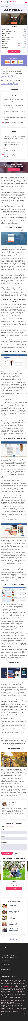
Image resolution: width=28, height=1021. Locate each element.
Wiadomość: (4, 842)
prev (11, 894)
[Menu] (26, 2)
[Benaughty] (14, 62)
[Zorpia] (4, 912)
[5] (12, 826)
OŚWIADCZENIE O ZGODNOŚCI (8, 955)
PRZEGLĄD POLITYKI (6, 960)
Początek (14, 169)
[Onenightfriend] (20, 62)
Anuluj (16, 853)
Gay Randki (4, 971)
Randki (16, 83)
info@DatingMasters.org (9, 986)
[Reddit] (10, 940)
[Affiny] (4, 917)
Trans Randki (4, 974)
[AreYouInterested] (4, 929)
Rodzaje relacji (17, 80)
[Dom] (9, 2)
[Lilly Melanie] (4, 804)
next (16, 894)
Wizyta (14, 51)
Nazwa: (3, 829)
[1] (6, 826)
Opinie (2, 950)
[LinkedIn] (5, 76)
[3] (9, 826)
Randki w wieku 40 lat (7, 83)
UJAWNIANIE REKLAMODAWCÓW (9, 957)
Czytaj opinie (14, 885)
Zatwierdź (7, 853)
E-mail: (3, 836)
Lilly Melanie (12, 802)
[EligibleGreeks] (4, 906)
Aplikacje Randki (5, 967)
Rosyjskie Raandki (5, 969)
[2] (8, 826)
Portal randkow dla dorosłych (8, 976)
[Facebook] (2, 76)
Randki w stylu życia (6, 80)
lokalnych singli (17, 188)
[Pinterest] (12, 76)
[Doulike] (4, 923)
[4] (11, 826)
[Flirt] (7, 62)
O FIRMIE (3, 953)
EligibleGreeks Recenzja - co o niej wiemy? (13, 907)
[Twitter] (9, 76)
